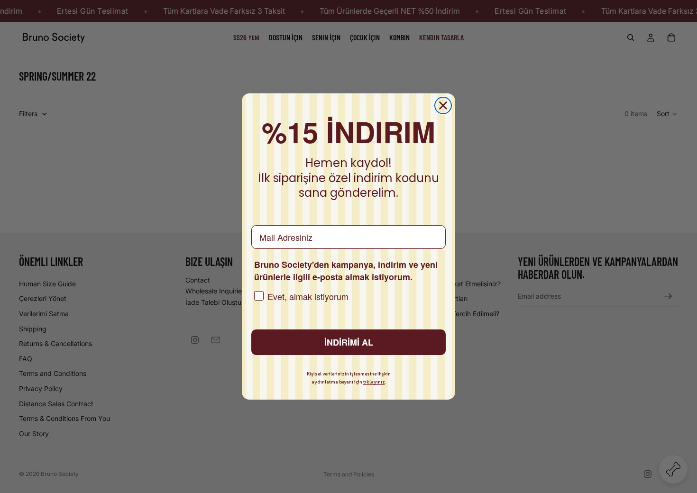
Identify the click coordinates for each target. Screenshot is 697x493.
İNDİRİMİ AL (348, 342)
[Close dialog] (443, 105)
